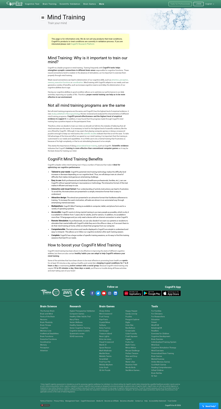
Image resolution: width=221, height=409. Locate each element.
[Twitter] (98, 293)
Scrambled (103, 359)
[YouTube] (103, 293)
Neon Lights (104, 336)
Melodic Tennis (105, 356)
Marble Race (104, 353)
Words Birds (130, 367)
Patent (154, 322)
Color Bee (129, 325)
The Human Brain (47, 311)
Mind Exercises (157, 351)
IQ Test (154, 376)
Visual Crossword (106, 342)
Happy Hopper (131, 311)
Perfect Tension (131, 353)
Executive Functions (48, 339)
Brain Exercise (157, 339)
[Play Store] (151, 293)
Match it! (103, 345)
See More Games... (133, 370)
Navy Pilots (74, 319)
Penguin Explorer (132, 319)
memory (51, 82)
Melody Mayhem (106, 365)
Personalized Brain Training (162, 353)
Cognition (44, 328)
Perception (44, 348)
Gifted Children (157, 370)
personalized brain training (86, 146)
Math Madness (105, 351)
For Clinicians (156, 314)
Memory (43, 345)
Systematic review (77, 333)
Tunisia (46, 405)
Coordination (45, 342)
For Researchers (158, 316)
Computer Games (77, 314)
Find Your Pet (104, 362)
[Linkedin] (115, 293)
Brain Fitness (45, 325)
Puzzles (128, 316)
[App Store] (171, 293)
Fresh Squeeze (131, 336)
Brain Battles (156, 373)
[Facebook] (92, 293)
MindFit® (155, 325)
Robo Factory (104, 328)
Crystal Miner (104, 322)
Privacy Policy (59, 401)
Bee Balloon (130, 328)
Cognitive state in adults (80, 331)
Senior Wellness (76, 322)
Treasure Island (105, 333)
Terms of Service (46, 401)
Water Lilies (130, 362)
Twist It (128, 359)
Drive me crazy (105, 339)
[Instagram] (109, 293)
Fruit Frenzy (104, 316)
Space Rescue (105, 348)
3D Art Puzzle (104, 370)
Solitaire (102, 325)
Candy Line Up (131, 314)
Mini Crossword (105, 314)
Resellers (155, 331)
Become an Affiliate (111, 401)
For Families (156, 311)
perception (124, 80)
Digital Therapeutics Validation (82, 311)
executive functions (62, 82)
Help (146, 401)
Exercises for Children (160, 333)
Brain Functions (46, 336)
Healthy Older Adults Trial (80, 316)
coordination (78, 82)
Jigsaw (128, 339)
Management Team (72, 401)
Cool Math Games (158, 365)
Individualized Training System (163, 342)
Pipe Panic (103, 319)
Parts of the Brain (47, 316)
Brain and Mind (46, 314)
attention (115, 80)
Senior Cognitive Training (80, 328)
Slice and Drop (131, 356)
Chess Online (104, 311)
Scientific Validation (70, 4)
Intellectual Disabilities (49, 333)
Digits (127, 322)
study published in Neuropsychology (66, 114)
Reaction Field (131, 365)
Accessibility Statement (157, 401)
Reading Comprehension (161, 367)
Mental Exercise (157, 359)
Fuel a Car (129, 342)
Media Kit (99, 401)
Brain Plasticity (46, 322)
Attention (44, 351)
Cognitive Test (32, 4)
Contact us (139, 401)
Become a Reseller (127, 401)
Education (155, 319)
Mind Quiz (155, 345)
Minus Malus (130, 348)
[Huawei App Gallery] (132, 293)
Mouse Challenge (132, 351)
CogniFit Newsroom (88, 401)
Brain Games (156, 356)
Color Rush (103, 367)
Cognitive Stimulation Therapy (163, 348)
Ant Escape (104, 331)
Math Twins (130, 345)
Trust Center (172, 401)
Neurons (43, 319)
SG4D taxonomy (76, 336)
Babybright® (156, 328)
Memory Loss (45, 331)
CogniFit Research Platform (82, 44)
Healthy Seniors (76, 325)
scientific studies (90, 134)
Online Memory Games (160, 362)
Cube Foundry (131, 333)
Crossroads (130, 331)
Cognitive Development (160, 336)
